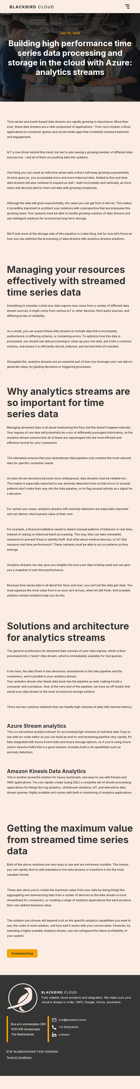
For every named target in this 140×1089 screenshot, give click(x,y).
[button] (126, 6)
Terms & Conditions (19, 1057)
